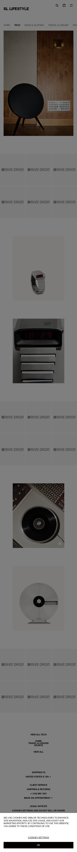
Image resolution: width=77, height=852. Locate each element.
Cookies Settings (38, 837)
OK (38, 845)
